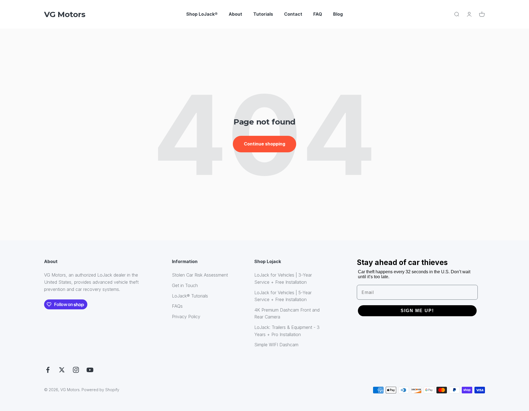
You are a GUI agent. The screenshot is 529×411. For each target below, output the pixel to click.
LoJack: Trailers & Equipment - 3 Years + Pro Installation (287, 331)
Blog (338, 14)
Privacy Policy (186, 316)
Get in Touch (185, 285)
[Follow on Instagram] (76, 370)
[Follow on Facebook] (48, 370)
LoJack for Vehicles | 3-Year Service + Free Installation (283, 278)
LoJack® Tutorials (190, 296)
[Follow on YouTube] (90, 370)
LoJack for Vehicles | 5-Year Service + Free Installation (283, 296)
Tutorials (263, 14)
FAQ (317, 14)
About (235, 14)
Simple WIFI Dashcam (276, 344)
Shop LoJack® (202, 14)
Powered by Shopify (100, 389)
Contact (293, 14)
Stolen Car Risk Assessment (200, 275)
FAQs (177, 306)
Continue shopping (264, 144)
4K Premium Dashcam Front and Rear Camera (287, 313)
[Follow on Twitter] (62, 370)
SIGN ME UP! (417, 310)
